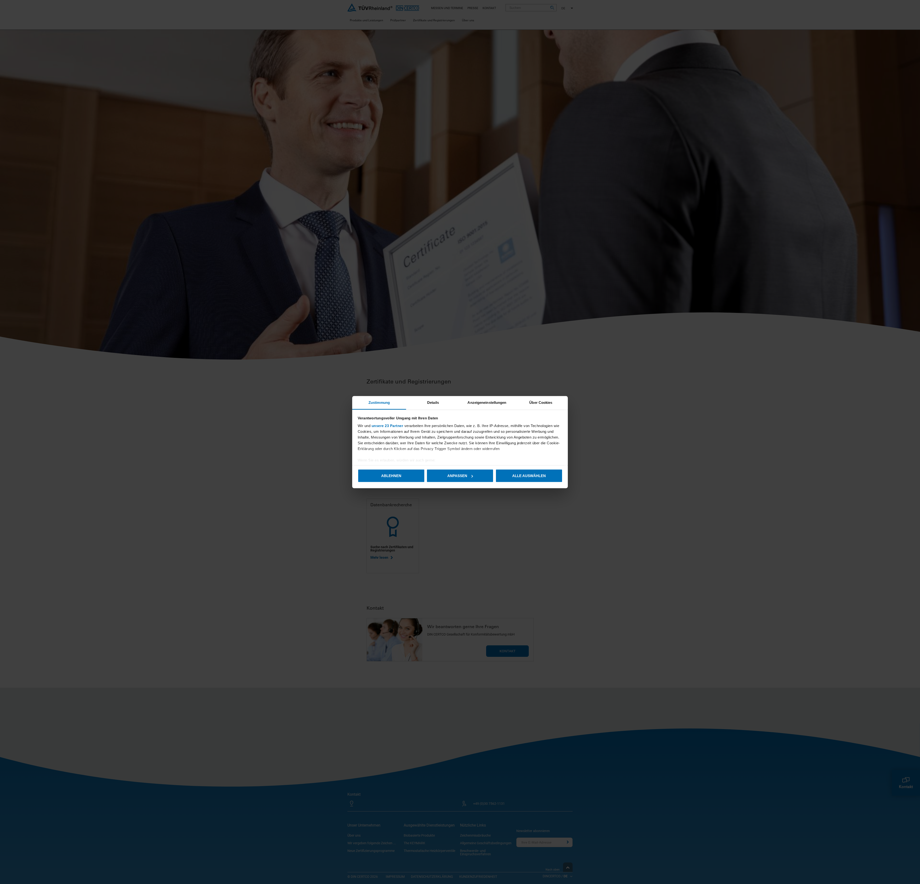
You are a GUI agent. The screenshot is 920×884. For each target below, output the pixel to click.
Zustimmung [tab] (379, 402)
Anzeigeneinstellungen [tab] (486, 402)
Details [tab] (433, 402)
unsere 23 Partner (387, 425)
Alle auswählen (529, 476)
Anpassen (457, 476)
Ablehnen (391, 476)
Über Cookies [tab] (540, 402)
